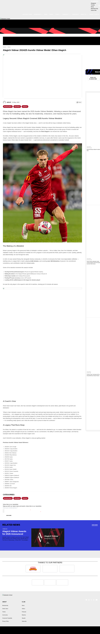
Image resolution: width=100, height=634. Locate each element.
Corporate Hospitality (7, 618)
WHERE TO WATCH (94, 14)
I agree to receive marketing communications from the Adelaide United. (23, 511)
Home (4, 47)
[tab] (92, 78)
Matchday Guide (27, 14)
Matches (24, 615)
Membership (37, 14)
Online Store (5, 608)
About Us (83, 14)
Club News (17, 106)
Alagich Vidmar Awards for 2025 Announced (14, 532)
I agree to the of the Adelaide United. (18, 510)
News (45, 14)
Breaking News (8, 106)
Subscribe (8, 515)
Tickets (4, 611)
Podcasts (24, 611)
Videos (51, 14)
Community (65, 14)
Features (25, 106)
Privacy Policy (15, 510)
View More (95, 524)
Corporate (75, 14)
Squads (23, 618)
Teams (57, 14)
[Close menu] (95, 629)
